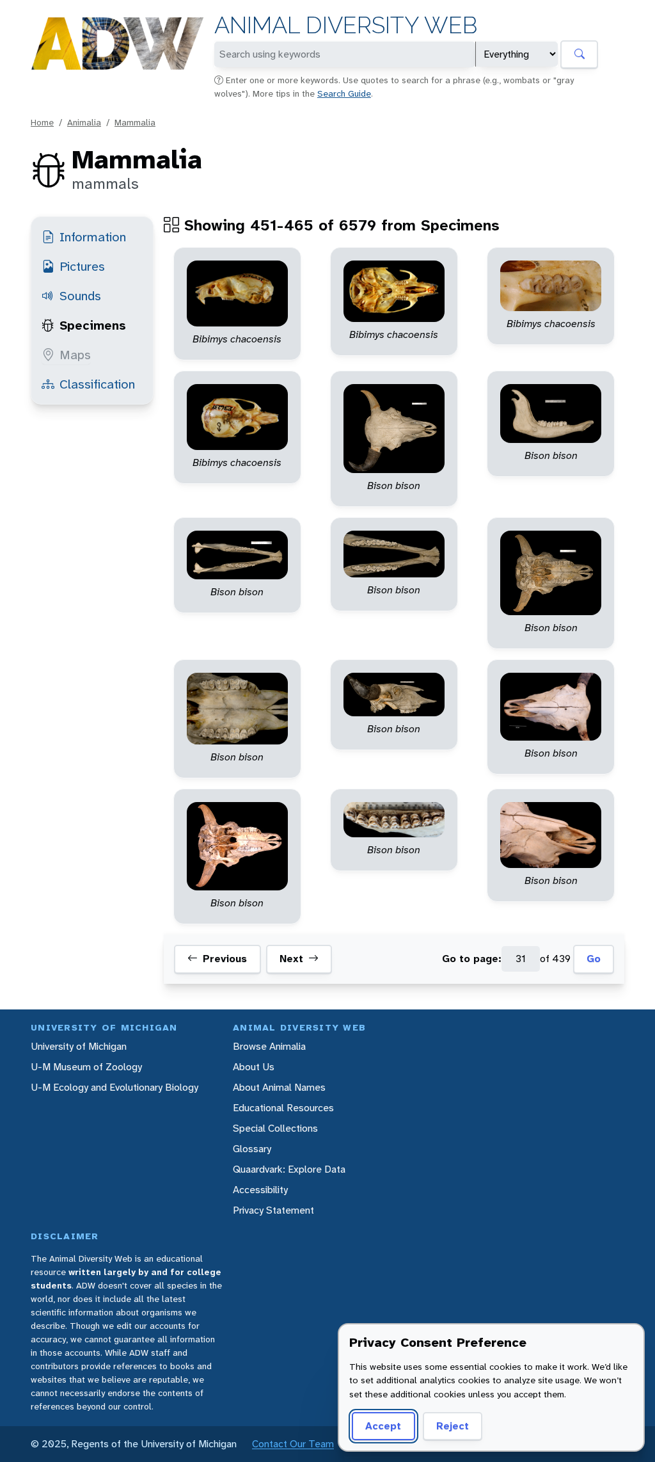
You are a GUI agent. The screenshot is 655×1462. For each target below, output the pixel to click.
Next (291, 958)
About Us (253, 1066)
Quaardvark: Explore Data (289, 1169)
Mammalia (134, 122)
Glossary (252, 1148)
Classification (97, 384)
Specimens (92, 325)
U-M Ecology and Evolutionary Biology (114, 1087)
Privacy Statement (273, 1210)
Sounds (80, 295)
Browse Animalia (269, 1046)
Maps (75, 354)
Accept (383, 1426)
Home (42, 122)
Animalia (84, 122)
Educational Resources (283, 1107)
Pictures (82, 266)
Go (594, 958)
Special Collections (275, 1128)
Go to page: (471, 958)
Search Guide (344, 93)
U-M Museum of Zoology (86, 1066)
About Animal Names (279, 1087)
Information (92, 237)
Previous (225, 958)
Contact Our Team (293, 1443)
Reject (452, 1426)
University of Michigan (79, 1046)
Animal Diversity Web (345, 25)
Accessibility (260, 1189)
